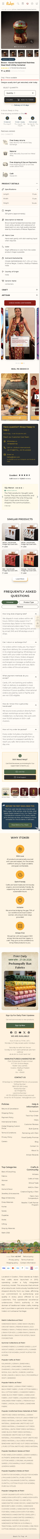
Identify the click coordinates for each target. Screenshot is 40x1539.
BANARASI (12, 1378)
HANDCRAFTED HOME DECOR (13, 1503)
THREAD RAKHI (22, 1330)
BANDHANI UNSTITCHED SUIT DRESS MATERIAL (20, 1444)
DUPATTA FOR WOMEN (11, 1475)
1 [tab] (17, 1008)
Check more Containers (20, 303)
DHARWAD (6, 1369)
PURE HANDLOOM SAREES (12, 1455)
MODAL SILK (6, 1372)
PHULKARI (16, 1369)
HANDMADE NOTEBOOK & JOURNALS (16, 1523)
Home (3, 9)
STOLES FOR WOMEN (29, 1475)
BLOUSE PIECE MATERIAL (27, 1529)
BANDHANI (24, 1364)
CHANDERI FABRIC (27, 1392)
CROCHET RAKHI (8, 1327)
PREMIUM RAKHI (22, 1327)
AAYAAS (12, 131)
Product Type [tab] (29, 602)
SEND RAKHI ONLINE (26, 1324)
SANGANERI (16, 1366)
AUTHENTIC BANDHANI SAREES (14, 1458)
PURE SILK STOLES (9, 1486)
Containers (9, 9)
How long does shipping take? (15, 614)
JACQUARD (6, 1366)
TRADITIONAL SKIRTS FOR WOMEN (15, 1526)
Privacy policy (14, 1260)
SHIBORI (22, 1372)
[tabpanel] (20, 334)
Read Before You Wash (20, 825)
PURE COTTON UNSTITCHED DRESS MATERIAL (20, 1446)
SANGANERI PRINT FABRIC (12, 1401)
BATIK (15, 1372)
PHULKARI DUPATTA (10, 1478)
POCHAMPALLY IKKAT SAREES (20, 1463)
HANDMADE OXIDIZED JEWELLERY (15, 1520)
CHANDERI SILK (27, 1369)
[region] (20, 497)
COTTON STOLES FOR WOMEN (22, 1483)
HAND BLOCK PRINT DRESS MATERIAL (16, 1432)
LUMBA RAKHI (22, 1332)
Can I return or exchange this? (15, 642)
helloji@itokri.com (13, 457)
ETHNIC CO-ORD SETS (21, 1500)
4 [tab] (22, 1008)
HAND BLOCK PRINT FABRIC (12, 1395)
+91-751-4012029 (25, 450)
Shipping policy (12, 1263)
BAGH (18, 1375)
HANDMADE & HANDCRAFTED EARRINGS (17, 1517)
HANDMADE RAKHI (9, 1324)
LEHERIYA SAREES (8, 1466)
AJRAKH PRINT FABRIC (23, 1386)
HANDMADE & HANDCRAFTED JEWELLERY (18, 1515)
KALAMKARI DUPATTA (18, 1480)
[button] (3, 3)
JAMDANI (26, 1366)
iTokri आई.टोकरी (16, 1257)
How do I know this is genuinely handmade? (15, 705)
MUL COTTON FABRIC (10, 1392)
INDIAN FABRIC (7, 1386)
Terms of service (27, 1260)
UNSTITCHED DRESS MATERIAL (13, 1415)
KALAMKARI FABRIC (27, 1398)
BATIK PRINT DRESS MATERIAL (22, 1429)
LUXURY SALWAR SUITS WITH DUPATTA (17, 1495)
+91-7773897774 (12, 450)
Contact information (28, 1263)
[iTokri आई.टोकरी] (10, 4)
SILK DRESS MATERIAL (25, 1441)
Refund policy (28, 1257)
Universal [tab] (9, 602)
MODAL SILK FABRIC (17, 1404)
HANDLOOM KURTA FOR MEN (21, 1512)
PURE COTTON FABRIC (27, 1389)
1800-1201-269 (17, 1086)
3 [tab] (20, 1008)
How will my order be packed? (15, 729)
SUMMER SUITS (22, 1349)
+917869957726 (12, 444)
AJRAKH (15, 1364)
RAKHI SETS (33, 1330)
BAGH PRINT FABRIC (9, 1389)
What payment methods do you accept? (15, 677)
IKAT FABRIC (14, 1398)
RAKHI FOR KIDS (9, 1332)
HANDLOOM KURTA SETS (11, 1497)
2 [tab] (19, 1008)
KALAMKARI (6, 1364)
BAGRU (11, 1375)
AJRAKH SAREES (30, 1455)
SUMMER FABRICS (9, 1347)
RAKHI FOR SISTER (22, 1335)
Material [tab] (20, 607)
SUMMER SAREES (24, 1347)
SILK (23, 1375)
